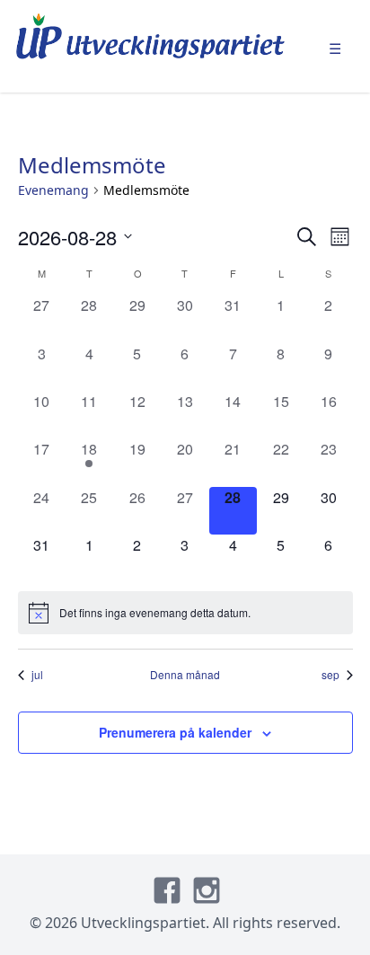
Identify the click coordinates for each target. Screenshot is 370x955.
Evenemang (53, 190)
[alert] (185, 612)
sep (330, 675)
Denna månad (185, 675)
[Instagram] (206, 890)
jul (37, 675)
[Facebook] (167, 890)
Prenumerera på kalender (175, 732)
